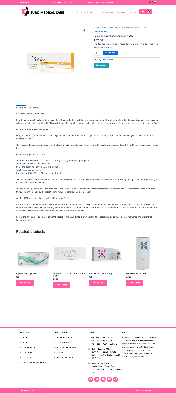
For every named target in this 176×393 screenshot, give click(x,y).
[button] (95, 12)
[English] (153, 2)
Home (76, 12)
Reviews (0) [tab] (34, 108)
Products (93, 12)
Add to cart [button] (25, 283)
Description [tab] (21, 108)
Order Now (120, 12)
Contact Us (131, 12)
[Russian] (155, 2)
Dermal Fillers (107, 27)
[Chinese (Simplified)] (150, 2)
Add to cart (110, 53)
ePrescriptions (108, 12)
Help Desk (139, 390)
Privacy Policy (150, 390)
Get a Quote (101, 65)
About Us (84, 12)
